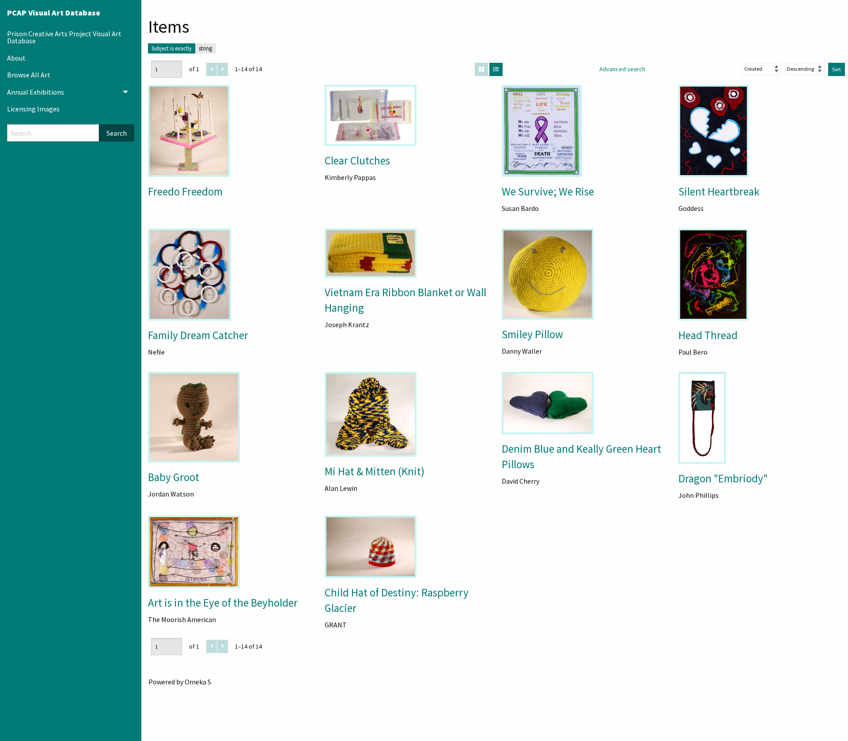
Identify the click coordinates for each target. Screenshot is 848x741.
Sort (836, 69)
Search (116, 133)
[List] (496, 69)
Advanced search (622, 69)
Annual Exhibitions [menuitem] (35, 92)
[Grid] (481, 69)
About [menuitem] (16, 57)
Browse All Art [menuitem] (28, 74)
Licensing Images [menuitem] (33, 108)
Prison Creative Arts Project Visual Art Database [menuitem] (64, 37)
